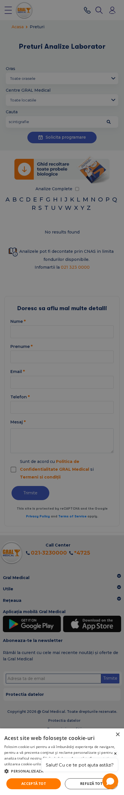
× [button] (117, 734)
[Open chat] (110, 781)
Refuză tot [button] (91, 783)
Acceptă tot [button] (33, 783)
